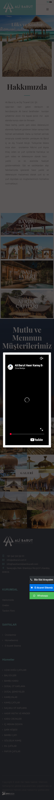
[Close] (51, 352)
